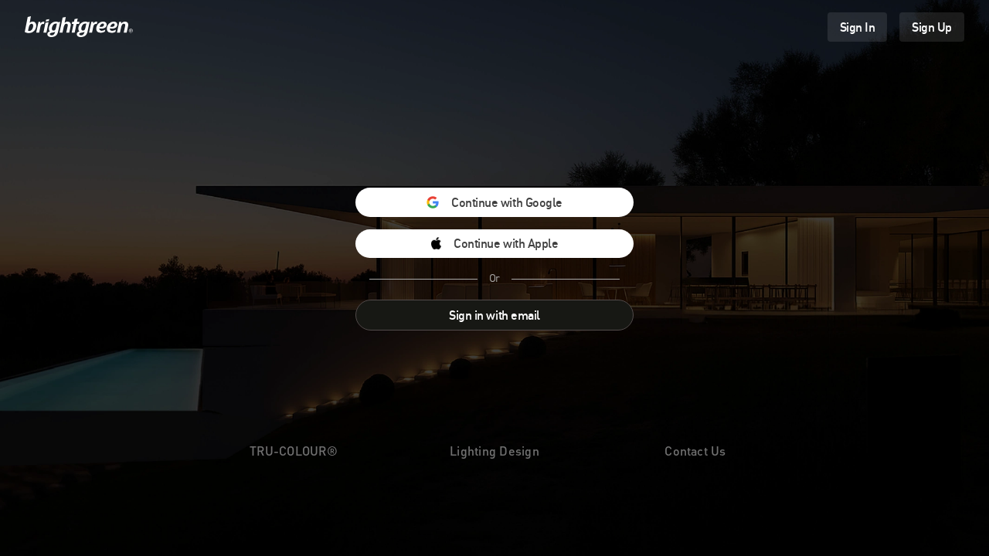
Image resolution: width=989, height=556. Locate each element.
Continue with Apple (506, 243)
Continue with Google (506, 202)
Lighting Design (494, 450)
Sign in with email (494, 315)
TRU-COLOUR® (294, 450)
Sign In (857, 27)
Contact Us (695, 450)
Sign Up (932, 27)
